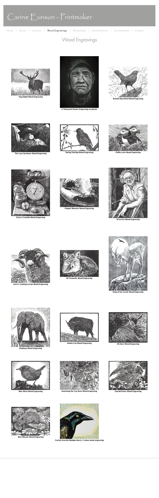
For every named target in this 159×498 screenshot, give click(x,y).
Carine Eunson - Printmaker (49, 17)
